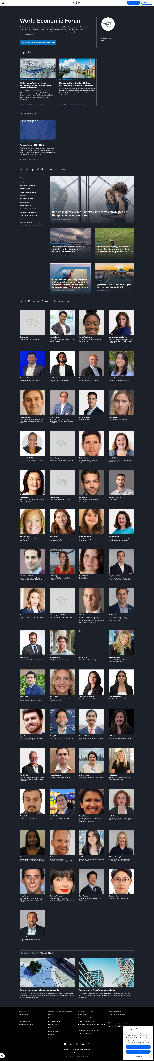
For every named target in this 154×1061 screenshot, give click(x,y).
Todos (22, 182)
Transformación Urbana (28, 192)
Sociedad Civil (24, 202)
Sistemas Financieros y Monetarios (32, 225)
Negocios (23, 195)
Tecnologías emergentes (28, 215)
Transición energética (27, 219)
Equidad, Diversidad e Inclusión (30, 222)
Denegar (138, 1047)
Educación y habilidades (28, 212)
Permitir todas (138, 1051)
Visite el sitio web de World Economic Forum (36, 42)
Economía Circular (26, 199)
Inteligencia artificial (27, 185)
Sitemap (77, 1053)
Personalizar (138, 1056)
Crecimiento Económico (28, 209)
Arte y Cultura (25, 188)
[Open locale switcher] (2, 1055)
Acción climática (25, 205)
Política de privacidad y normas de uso (77, 1049)
